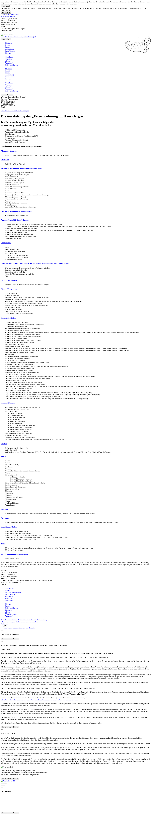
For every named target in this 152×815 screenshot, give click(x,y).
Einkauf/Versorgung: (9, 289)
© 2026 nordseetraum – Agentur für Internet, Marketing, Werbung (24, 620)
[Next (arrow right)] (4, 785)
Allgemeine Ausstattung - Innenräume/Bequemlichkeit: (21, 168)
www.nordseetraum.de (9, 628)
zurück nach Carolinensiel (26, 628)
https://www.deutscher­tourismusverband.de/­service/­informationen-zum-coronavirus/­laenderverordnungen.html (39, 700)
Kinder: (4, 444)
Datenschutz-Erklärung (13, 592)
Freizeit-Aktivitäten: (8, 318)
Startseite (8, 43)
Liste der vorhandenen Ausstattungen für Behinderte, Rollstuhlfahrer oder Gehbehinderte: (35, 264)
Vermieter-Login (11, 614)
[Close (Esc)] (2, 783)
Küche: (3, 456)
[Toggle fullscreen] (4, 783)
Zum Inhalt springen (8, 16)
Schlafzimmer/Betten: (9, 527)
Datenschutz (5, 14)
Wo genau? (9, 63)
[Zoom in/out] (6, 783)
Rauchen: (4, 509)
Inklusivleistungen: (8, 403)
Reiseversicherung (11, 65)
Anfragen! (4, 624)
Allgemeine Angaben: (9, 151)
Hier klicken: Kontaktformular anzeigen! (15, 111)
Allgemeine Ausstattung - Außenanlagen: (16, 211)
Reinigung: (5, 518)
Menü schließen (7, 95)
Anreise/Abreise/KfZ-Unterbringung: (15, 220)
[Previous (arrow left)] (2, 785)
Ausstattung (9, 49)
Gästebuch (9, 57)
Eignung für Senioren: (9, 280)
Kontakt (8, 53)
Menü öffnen (6, 39)
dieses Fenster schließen (10, 639)
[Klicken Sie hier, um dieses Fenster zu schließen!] (2, 630)
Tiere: (3, 544)
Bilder (7, 45)
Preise (7, 47)
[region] (76, 17)
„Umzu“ (8, 61)
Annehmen (5, 6)
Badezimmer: (6, 243)
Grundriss (8, 59)
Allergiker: (5, 160)
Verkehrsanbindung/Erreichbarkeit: (14, 554)
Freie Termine (10, 51)
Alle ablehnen (6, 12)
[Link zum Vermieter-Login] (8, 781)
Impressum (14, 14)
